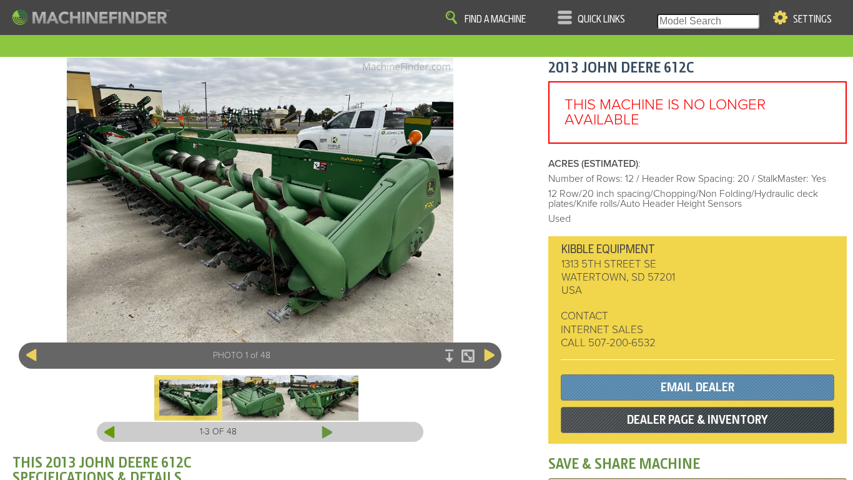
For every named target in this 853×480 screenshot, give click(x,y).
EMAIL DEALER (697, 387)
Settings (812, 19)
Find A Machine (495, 19)
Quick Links (601, 19)
